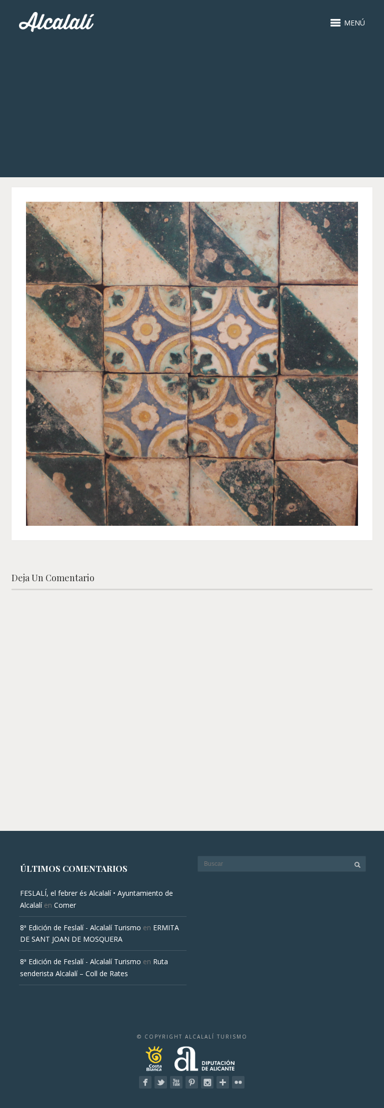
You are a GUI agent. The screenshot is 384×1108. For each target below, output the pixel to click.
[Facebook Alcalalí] (145, 1082)
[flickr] (238, 1082)
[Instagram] (207, 1082)
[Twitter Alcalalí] (160, 1082)
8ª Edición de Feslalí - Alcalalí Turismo (80, 927)
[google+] (222, 1082)
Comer (65, 905)
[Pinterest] (192, 1082)
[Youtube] (176, 1082)
